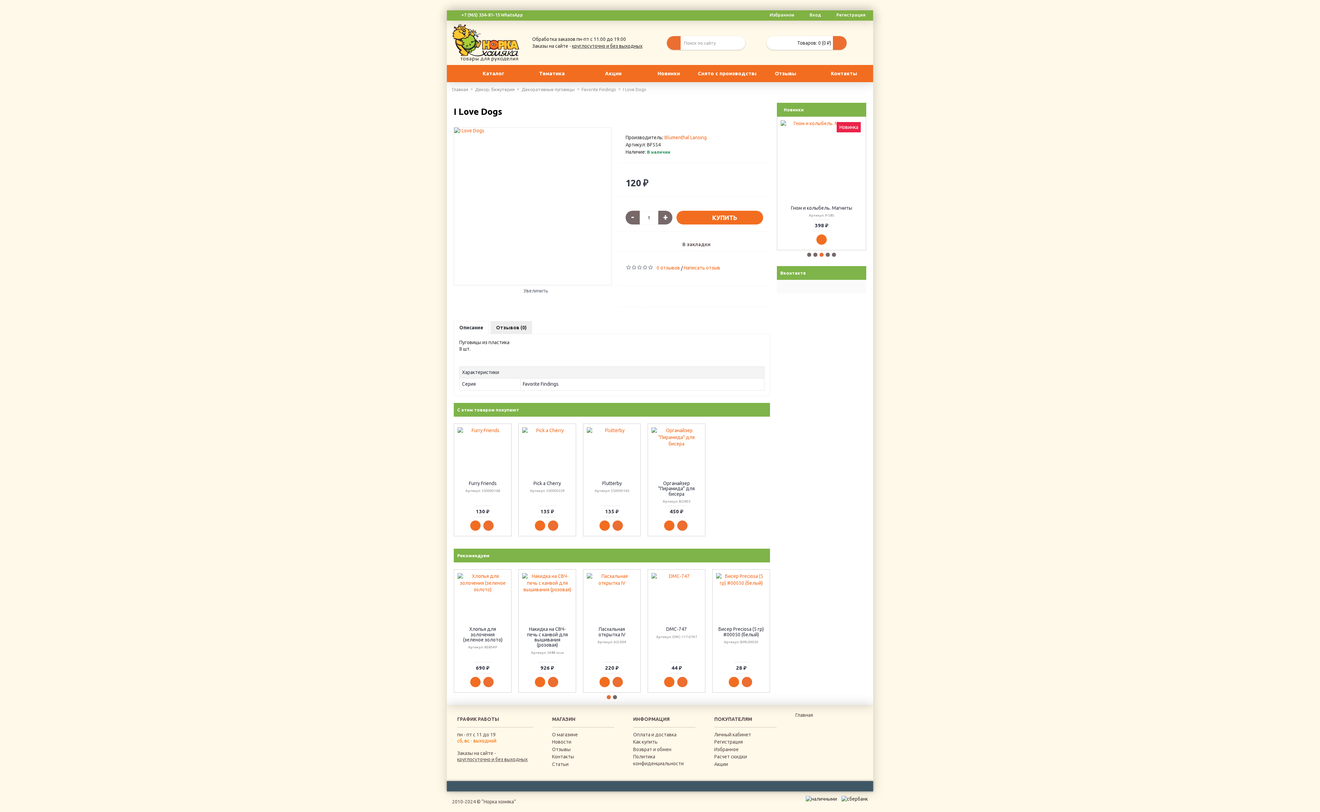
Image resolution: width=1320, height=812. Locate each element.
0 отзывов (668, 268)
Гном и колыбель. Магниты (821, 208)
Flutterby (612, 483)
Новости (561, 742)
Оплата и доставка (654, 734)
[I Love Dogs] (533, 206)
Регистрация (728, 742)
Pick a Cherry (547, 483)
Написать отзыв (702, 268)
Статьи (560, 764)
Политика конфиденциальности (658, 760)
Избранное (726, 749)
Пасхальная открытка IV (611, 631)
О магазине (565, 734)
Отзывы (561, 749)
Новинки (794, 109)
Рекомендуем (473, 555)
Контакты (563, 756)
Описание (471, 327)
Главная (804, 715)
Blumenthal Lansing (685, 137)
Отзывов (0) (511, 327)
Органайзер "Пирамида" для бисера (676, 489)
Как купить (645, 742)
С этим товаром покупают (488, 409)
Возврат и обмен (652, 749)
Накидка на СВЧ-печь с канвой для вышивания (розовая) (547, 637)
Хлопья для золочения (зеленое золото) (483, 634)
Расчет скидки (730, 756)
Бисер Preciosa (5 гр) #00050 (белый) (741, 631)
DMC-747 (676, 629)
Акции (721, 764)
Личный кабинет (732, 734)
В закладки (696, 244)
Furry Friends (483, 483)
